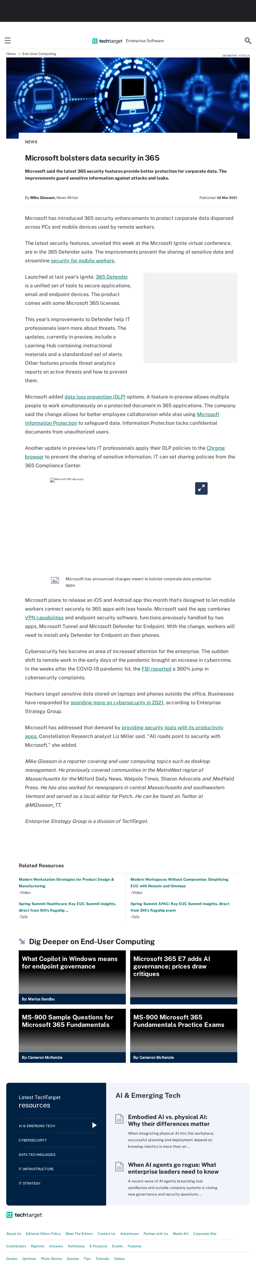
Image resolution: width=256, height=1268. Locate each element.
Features (135, 1246)
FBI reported (156, 669)
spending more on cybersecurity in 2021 (117, 703)
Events (117, 1246)
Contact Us (107, 1234)
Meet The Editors (79, 1234)
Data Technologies (37, 1155)
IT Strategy (30, 1183)
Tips (87, 1259)
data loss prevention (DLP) (95, 397)
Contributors (16, 1246)
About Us (13, 1234)
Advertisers (129, 1234)
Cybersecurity (33, 1140)
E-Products (98, 1246)
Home (11, 54)
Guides (11, 1259)
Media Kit (181, 1234)
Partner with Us (156, 1234)
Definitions (76, 1246)
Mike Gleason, (43, 198)
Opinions (29, 1259)
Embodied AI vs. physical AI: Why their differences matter (169, 1120)
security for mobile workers (82, 261)
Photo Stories (51, 1259)
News (31, 142)
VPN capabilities (44, 618)
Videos (119, 1259)
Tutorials (102, 1259)
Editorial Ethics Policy (43, 1234)
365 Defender (112, 277)
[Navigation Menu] (8, 41)
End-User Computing (39, 54)
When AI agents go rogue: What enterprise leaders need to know (173, 1168)
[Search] (248, 41)
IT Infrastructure (36, 1169)
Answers (56, 1246)
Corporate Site (204, 1234)
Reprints (37, 1246)
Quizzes (73, 1259)
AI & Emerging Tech (37, 1126)
